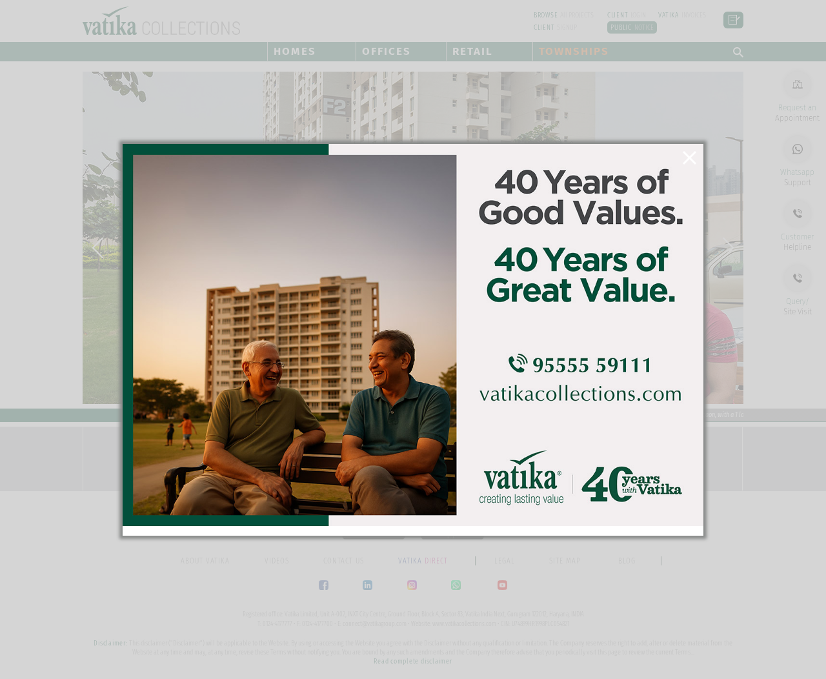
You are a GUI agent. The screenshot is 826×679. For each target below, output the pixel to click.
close (692, 161)
